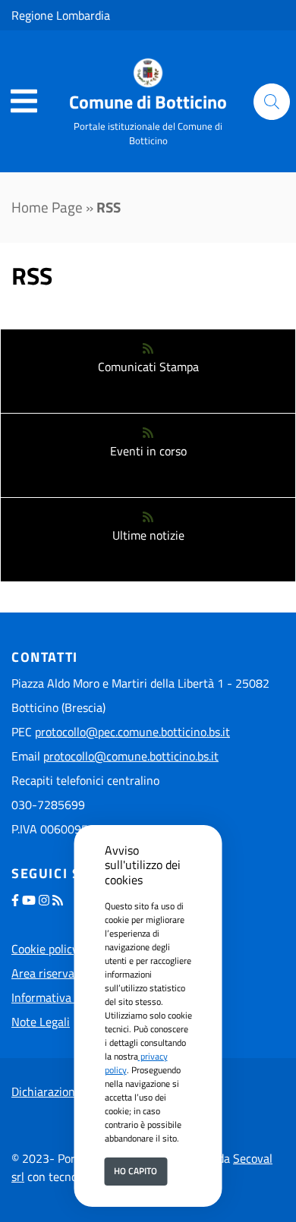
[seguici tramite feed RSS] (57, 900)
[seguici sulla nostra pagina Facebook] (15, 900)
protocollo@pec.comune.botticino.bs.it (132, 732)
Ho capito (135, 1171)
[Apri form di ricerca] (271, 101)
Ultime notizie (148, 535)
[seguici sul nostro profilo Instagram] (44, 900)
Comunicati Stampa (148, 366)
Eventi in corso (148, 451)
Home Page (47, 207)
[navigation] (24, 101)
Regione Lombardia (60, 15)
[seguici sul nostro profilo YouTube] (29, 900)
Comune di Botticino (148, 101)
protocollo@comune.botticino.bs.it (131, 756)
